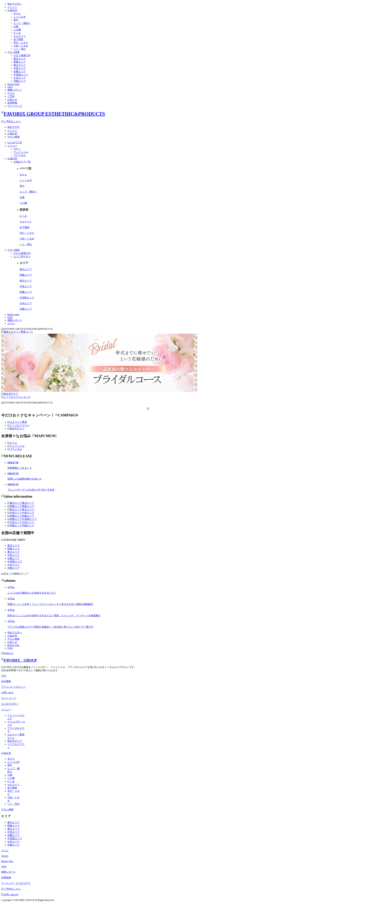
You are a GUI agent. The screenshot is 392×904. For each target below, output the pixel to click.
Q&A (10, 87)
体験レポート (14, 90)
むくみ (17, 33)
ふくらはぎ (19, 16)
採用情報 (12, 102)
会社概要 (6, 681)
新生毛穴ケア (14, 741)
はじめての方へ (9, 704)
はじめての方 (14, 142)
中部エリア (19, 68)
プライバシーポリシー (13, 687)
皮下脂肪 (18, 39)
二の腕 (17, 29)
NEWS (4, 856)
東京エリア (19, 65)
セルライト (19, 36)
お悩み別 (12, 10)
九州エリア (19, 78)
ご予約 (11, 96)
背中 (15, 20)
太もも (17, 13)
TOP (3, 676)
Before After (13, 84)
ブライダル (19, 155)
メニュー (12, 7)
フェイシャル (20, 152)
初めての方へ (14, 4)
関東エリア (19, 62)
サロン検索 (13, 52)
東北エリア (19, 58)
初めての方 (13, 127)
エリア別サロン (22, 256)
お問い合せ (7, 692)
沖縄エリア (19, 81)
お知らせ (12, 99)
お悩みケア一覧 (22, 161)
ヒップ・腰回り (22, 23)
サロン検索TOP (21, 55)
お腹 (15, 26)
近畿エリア (19, 71)
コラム (11, 93)
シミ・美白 (19, 49)
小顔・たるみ (20, 45)
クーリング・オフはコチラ (16, 883)
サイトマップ (14, 106)
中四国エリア (20, 74)
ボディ (17, 149)
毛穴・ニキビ (20, 42)
